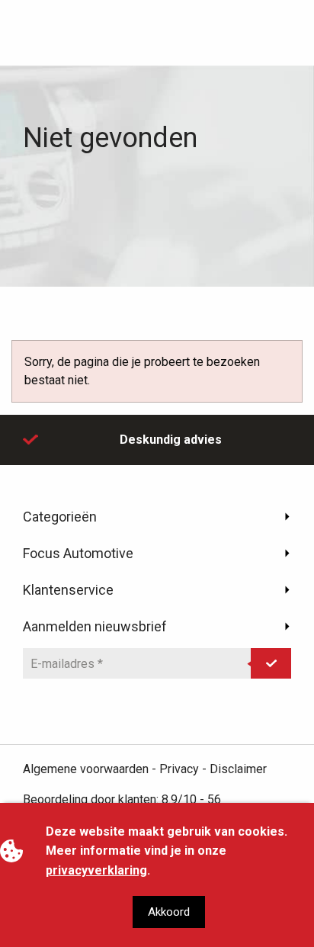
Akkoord (169, 912)
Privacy (179, 769)
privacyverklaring (96, 870)
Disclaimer (238, 769)
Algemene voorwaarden (86, 769)
